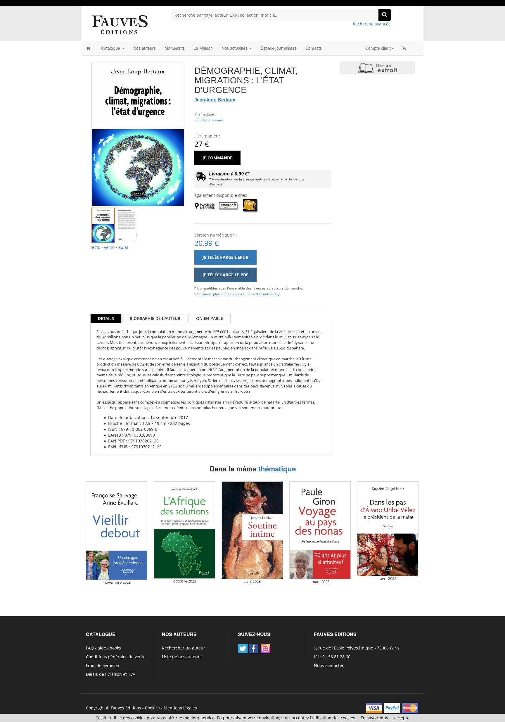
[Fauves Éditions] (119, 24)
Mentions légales (180, 708)
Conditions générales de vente (116, 656)
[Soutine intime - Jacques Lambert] (252, 530)
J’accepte (400, 718)
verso (109, 247)
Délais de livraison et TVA (110, 674)
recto (95, 247)
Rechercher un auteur (183, 648)
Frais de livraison (102, 665)
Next (193, 126)
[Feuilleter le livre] (377, 67)
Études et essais (209, 120)
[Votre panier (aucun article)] (404, 48)
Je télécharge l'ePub (225, 257)
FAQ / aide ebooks (103, 648)
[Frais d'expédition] (201, 178)
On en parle (209, 318)
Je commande (217, 158)
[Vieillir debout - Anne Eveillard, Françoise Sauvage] (116, 530)
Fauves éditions (126, 708)
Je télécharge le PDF (225, 275)
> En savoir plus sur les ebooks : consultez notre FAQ (236, 294)
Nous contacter (329, 665)
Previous (83, 126)
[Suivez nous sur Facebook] (253, 648)
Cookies (152, 708)
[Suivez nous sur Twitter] (243, 648)
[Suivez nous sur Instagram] (265, 648)
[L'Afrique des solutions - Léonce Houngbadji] (184, 530)
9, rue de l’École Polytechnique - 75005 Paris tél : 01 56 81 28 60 (356, 652)
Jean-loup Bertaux (214, 99)
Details (106, 318)
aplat (123, 247)
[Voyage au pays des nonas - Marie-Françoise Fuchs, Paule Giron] (320, 530)
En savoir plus (374, 718)
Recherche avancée (372, 24)
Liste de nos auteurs (182, 656)
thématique (277, 468)
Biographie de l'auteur (155, 318)
